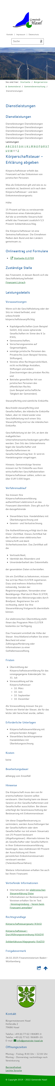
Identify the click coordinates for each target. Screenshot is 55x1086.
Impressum (20, 34)
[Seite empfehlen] (39, 969)
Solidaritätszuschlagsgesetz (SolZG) (25, 941)
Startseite (25, 82)
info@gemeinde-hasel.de (30, 1040)
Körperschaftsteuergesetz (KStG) (24, 923)
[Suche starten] (41, 41)
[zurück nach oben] (45, 969)
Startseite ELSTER (24, 258)
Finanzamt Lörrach (15, 282)
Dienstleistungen (14, 91)
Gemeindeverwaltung (34, 86)
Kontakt (9, 34)
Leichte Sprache (14, 1070)
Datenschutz (34, 34)
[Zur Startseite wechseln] (28, 20)
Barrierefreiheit (13, 1067)
